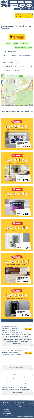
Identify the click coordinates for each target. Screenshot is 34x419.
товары (22, 5)
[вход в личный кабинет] (22, 9)
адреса (8, 43)
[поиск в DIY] (25, 9)
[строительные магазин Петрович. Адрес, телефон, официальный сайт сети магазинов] (17, 41)
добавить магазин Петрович (23, 47)
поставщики (13, 5)
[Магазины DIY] (3, 7)
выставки (28, 2)
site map (19, 416)
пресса (29, 5)
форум (21, 2)
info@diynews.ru (28, 416)
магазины (13, 2)
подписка (17, 8)
